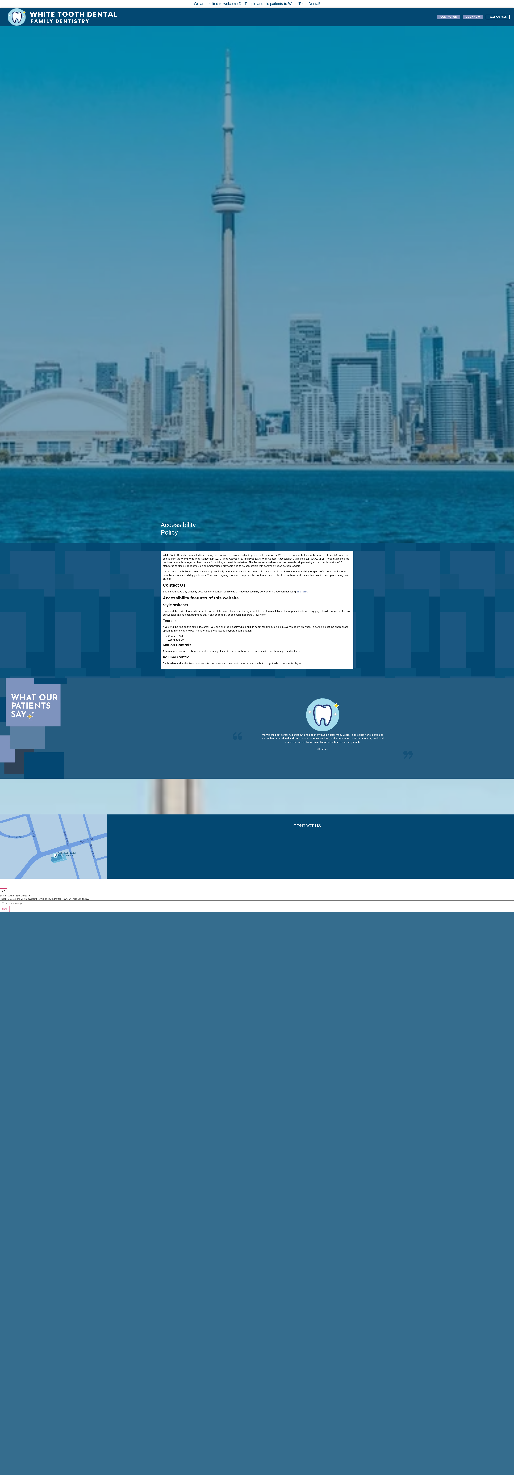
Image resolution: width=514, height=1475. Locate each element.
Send (4, 909)
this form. (302, 591)
